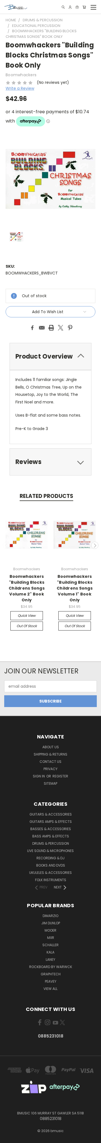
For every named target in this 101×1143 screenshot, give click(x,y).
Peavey (50, 981)
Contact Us (50, 761)
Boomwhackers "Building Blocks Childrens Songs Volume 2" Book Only (27, 588)
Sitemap (50, 783)
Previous (6, 545)
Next (94, 545)
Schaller (50, 945)
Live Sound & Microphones (50, 850)
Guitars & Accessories (50, 814)
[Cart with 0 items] (84, 7)
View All (50, 988)
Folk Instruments (50, 880)
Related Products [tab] (46, 496)
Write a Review (20, 88)
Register (60, 776)
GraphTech (51, 974)
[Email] (42, 328)
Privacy (50, 768)
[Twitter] (60, 328)
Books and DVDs (50, 865)
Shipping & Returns (50, 754)
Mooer (50, 930)
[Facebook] (32, 328)
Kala (50, 952)
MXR (50, 937)
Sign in (39, 776)
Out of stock (27, 626)
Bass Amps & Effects (50, 836)
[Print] (51, 328)
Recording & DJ (50, 858)
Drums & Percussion (50, 843)
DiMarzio (50, 915)
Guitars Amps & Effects (50, 821)
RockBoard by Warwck (50, 966)
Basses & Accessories (50, 828)
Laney (50, 959)
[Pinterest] (70, 328)
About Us (50, 747)
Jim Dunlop (50, 923)
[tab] (50, 356)
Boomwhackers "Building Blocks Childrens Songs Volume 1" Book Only (75, 588)
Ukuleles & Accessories (50, 872)
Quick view (27, 615)
